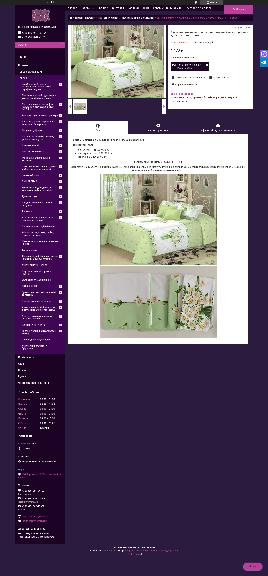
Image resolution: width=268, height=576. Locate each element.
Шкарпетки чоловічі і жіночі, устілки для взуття (38, 138)
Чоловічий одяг (30, 175)
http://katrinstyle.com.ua (35, 516)
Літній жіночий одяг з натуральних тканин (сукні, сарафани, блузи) (36, 87)
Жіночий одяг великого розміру (40, 115)
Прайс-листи (26, 357)
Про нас (103, 8)
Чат (255, 566)
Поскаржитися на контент (136, 550)
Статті (22, 363)
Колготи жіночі (30, 145)
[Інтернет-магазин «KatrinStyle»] (40, 15)
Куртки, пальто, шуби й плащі (38, 226)
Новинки (133, 8)
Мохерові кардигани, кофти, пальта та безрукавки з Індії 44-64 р (38, 107)
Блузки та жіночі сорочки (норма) (36, 272)
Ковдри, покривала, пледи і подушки (37, 204)
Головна (72, 8)
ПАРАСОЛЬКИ (29, 286)
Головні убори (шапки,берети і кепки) (39, 332)
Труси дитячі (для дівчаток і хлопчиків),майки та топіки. (37, 189)
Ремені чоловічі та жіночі (36, 301)
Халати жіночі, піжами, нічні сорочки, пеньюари (37, 219)
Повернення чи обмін (167, 8)
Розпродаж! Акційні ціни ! (36, 339)
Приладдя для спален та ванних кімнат (40, 242)
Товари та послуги (85, 17)
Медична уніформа (32, 130)
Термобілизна (29, 250)
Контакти (117, 8)
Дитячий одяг (29, 196)
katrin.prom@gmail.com (34, 520)
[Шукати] (61, 45)
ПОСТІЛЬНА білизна (109, 17)
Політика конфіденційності (164, 550)
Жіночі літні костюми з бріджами (34, 347)
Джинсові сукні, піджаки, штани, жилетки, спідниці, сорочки (40, 257)
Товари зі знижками (30, 71)
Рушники (27, 211)
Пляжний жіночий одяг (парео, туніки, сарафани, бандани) (39, 97)
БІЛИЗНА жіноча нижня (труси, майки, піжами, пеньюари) (39, 168)
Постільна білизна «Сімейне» (138, 17)
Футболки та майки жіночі (36, 279)
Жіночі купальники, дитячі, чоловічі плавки (37, 317)
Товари (85, 8)
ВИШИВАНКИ (29, 181)
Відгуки (22, 376)
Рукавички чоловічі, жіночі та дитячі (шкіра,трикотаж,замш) (39, 308)
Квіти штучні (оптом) (33, 324)
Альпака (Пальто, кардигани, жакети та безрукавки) (38, 123)
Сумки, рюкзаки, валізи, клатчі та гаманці (39, 293)
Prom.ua (151, 547)
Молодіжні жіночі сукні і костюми (36, 159)
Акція (145, 8)
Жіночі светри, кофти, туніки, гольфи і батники (38, 234)
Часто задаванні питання (34, 382)
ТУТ (180, 162)
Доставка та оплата (198, 8)
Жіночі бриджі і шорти (34, 264)
